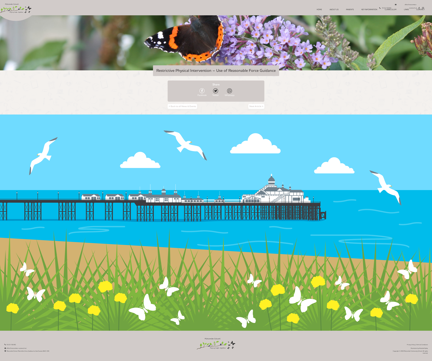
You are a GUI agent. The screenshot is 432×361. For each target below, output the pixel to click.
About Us (334, 9)
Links (406, 9)
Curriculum (390, 9)
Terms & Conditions (422, 345)
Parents (350, 9)
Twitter (215, 95)
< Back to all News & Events (182, 106)
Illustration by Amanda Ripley (419, 348)
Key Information (369, 9)
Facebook (202, 95)
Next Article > (256, 106)
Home (319, 9)
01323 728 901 (11, 345)
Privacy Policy (411, 345)
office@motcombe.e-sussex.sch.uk (411, 5)
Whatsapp (230, 95)
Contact (420, 9)
